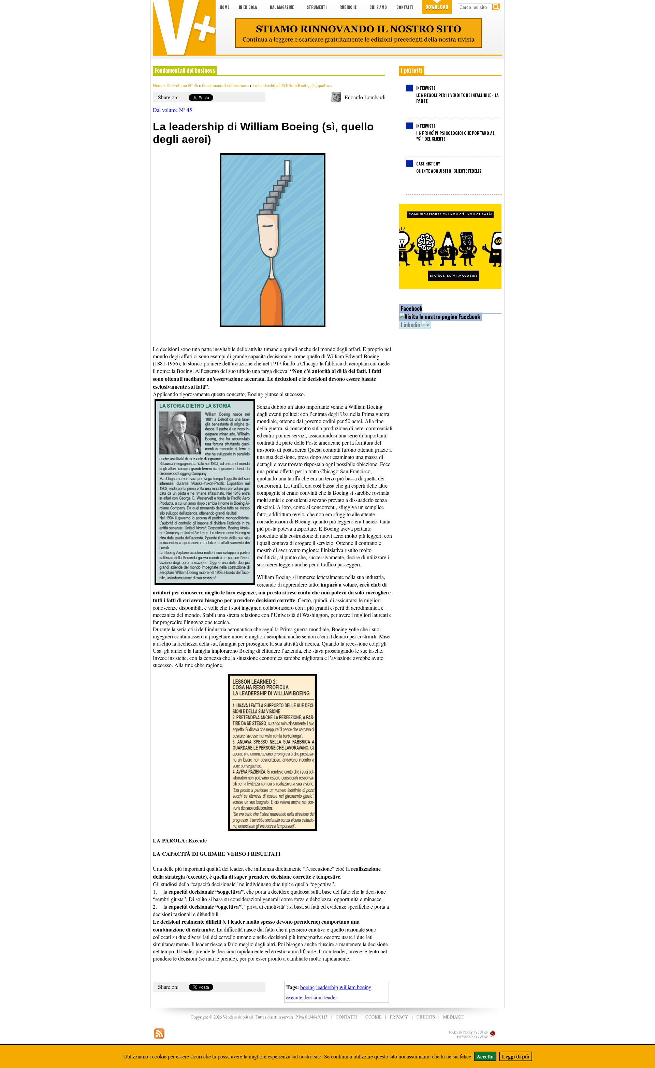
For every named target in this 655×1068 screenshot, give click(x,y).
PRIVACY (399, 1017)
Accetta (485, 1056)
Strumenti (316, 7)
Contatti (404, 7)
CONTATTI (346, 1017)
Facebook (411, 308)
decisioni (313, 997)
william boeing (355, 987)
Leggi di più (515, 1056)
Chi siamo (378, 7)
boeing (307, 987)
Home (224, 7)
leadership (327, 987)
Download (436, 6)
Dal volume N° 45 (172, 109)
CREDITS (426, 1017)
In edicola (248, 7)
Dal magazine (282, 7)
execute (294, 997)
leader (330, 997)
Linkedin (411, 325)
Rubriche (347, 7)
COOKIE (373, 1017)
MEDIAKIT (453, 1017)
